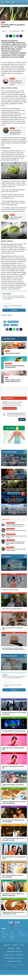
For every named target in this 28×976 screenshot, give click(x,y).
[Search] (19, 2)
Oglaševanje (7, 945)
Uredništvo (15, 945)
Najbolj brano (5, 519)
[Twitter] (10, 36)
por (5, 321)
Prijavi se (14, 310)
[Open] (2, 2)
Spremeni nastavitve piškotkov (14, 951)
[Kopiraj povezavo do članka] (20, 36)
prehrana (6, 325)
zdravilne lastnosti (13, 321)
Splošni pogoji (20, 954)
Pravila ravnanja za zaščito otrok (14, 958)
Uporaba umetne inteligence (14, 961)
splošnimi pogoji (13, 305)
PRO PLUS (22, 945)
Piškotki (18, 948)
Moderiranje (11, 948)
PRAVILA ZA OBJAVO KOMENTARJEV (9, 408)
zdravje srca (14, 325)
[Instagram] (22, 2)
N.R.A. (6, 31)
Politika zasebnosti (9, 954)
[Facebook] (25, 2)
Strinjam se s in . (13, 306)
